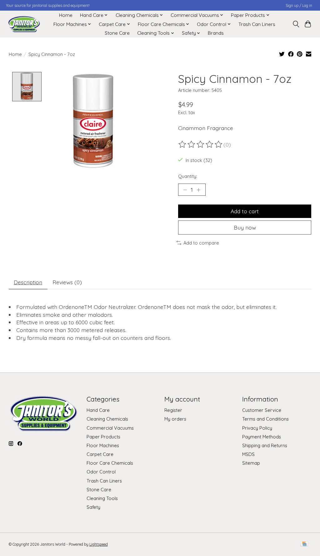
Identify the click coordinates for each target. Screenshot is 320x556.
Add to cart (245, 211)
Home (65, 15)
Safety (93, 507)
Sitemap (251, 463)
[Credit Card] (304, 544)
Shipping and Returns (264, 445)
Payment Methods (261, 437)
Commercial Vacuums (110, 428)
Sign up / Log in (299, 5)
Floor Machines (103, 445)
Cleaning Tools (102, 498)
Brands (216, 33)
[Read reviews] (201, 144)
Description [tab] (28, 282)
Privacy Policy (257, 428)
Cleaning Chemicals (107, 419)
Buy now (245, 227)
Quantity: (187, 176)
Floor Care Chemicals (110, 463)
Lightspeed (98, 544)
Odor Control (101, 472)
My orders (175, 419)
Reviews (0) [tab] (67, 282)
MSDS (248, 454)
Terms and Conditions (265, 419)
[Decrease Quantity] (185, 189)
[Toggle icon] (295, 24)
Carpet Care (100, 454)
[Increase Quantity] (198, 189)
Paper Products (103, 437)
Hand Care (98, 410)
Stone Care (117, 33)
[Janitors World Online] (24, 24)
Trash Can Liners (256, 24)
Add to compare (201, 243)
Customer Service (261, 410)
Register (173, 410)
